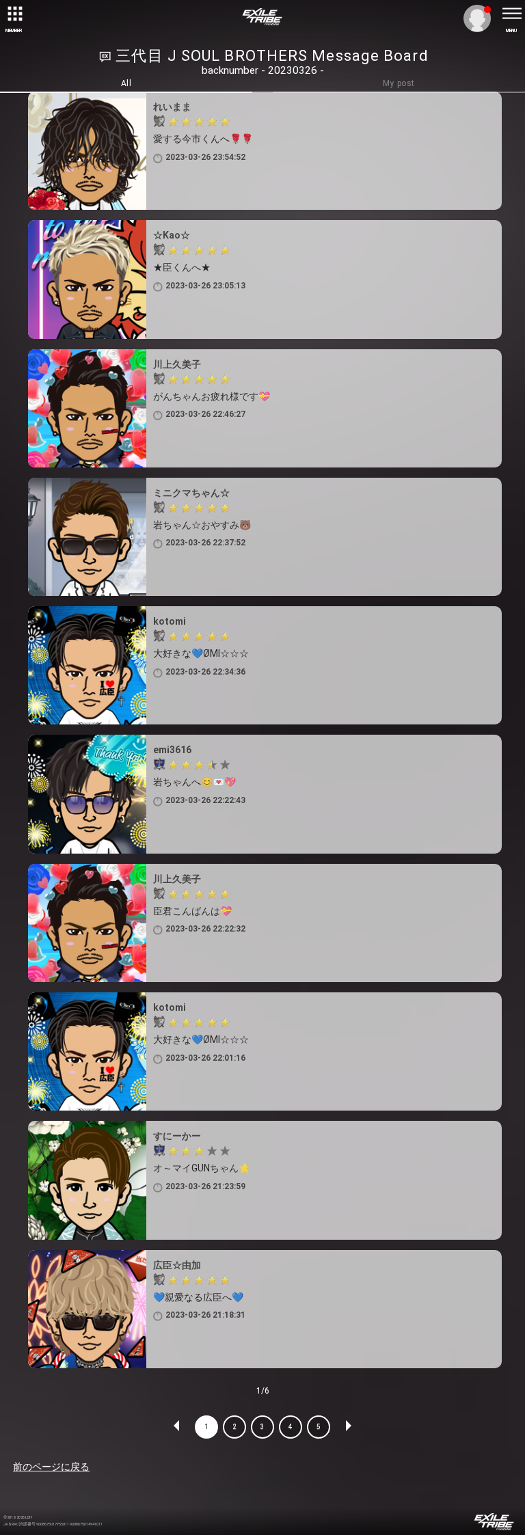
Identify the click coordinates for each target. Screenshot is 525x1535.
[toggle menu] (511, 13)
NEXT (348, 1427)
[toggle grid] (13, 13)
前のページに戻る (51, 1466)
